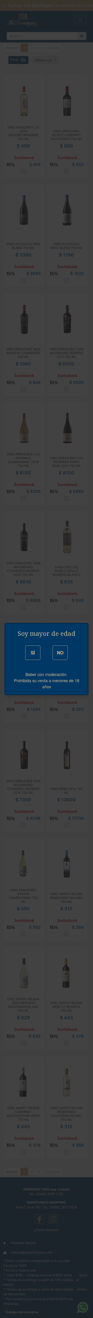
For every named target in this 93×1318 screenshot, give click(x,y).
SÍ (33, 652)
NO (60, 652)
